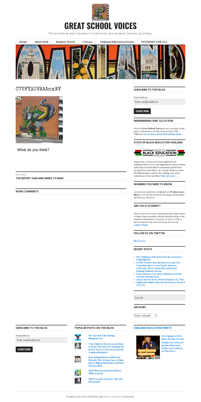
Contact (88, 41)
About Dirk (42, 41)
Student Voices (65, 41)
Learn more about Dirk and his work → (164, 134)
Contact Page (141, 225)
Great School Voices (100, 25)
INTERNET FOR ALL (154, 41)
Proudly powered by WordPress (83, 396)
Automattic (128, 396)
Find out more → (169, 176)
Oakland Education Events (117, 41)
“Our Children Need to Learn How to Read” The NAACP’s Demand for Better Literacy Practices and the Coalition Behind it (106, 348)
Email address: (141, 97)
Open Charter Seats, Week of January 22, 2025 (160, 279)
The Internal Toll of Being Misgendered (101, 337)
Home (23, 41)
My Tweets (139, 241)
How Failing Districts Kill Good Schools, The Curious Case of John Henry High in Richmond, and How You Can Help (106, 361)
